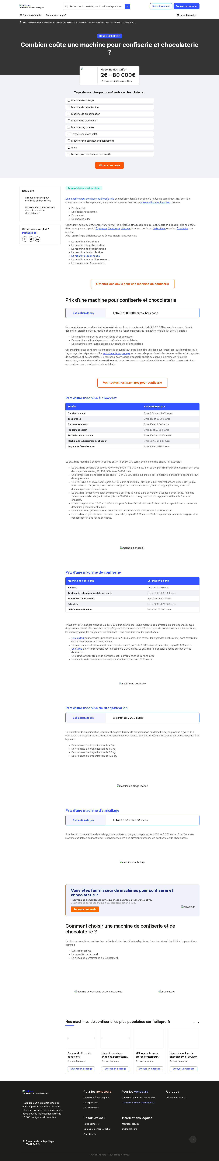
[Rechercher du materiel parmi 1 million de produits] (127, 6)
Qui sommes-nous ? (56, 15)
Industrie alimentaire (32, 22)
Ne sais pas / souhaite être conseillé (91, 154)
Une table (76, 648)
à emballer (182, 228)
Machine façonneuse (82, 127)
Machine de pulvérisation (85, 107)
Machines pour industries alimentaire (60, 22)
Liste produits (91, 1102)
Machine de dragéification (85, 113)
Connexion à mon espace (96, 1097)
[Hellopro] (21, 22)
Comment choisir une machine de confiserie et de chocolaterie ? (40, 210)
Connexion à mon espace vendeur (138, 1097)
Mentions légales (130, 1124)
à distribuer (159, 228)
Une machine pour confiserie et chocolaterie (89, 198)
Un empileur (77, 637)
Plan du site (90, 1134)
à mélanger (114, 228)
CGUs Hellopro (129, 1129)
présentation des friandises (155, 202)
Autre (74, 147)
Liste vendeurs (91, 1107)
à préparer (101, 228)
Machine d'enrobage (82, 100)
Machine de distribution (84, 120)
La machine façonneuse (85, 255)
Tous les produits (32, 15)
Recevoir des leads (85, 909)
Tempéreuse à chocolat (84, 133)
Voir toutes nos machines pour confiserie (132, 382)
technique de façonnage (116, 353)
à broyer (125, 228)
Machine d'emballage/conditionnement (92, 140)
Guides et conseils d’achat (97, 1129)
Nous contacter (91, 1124)
